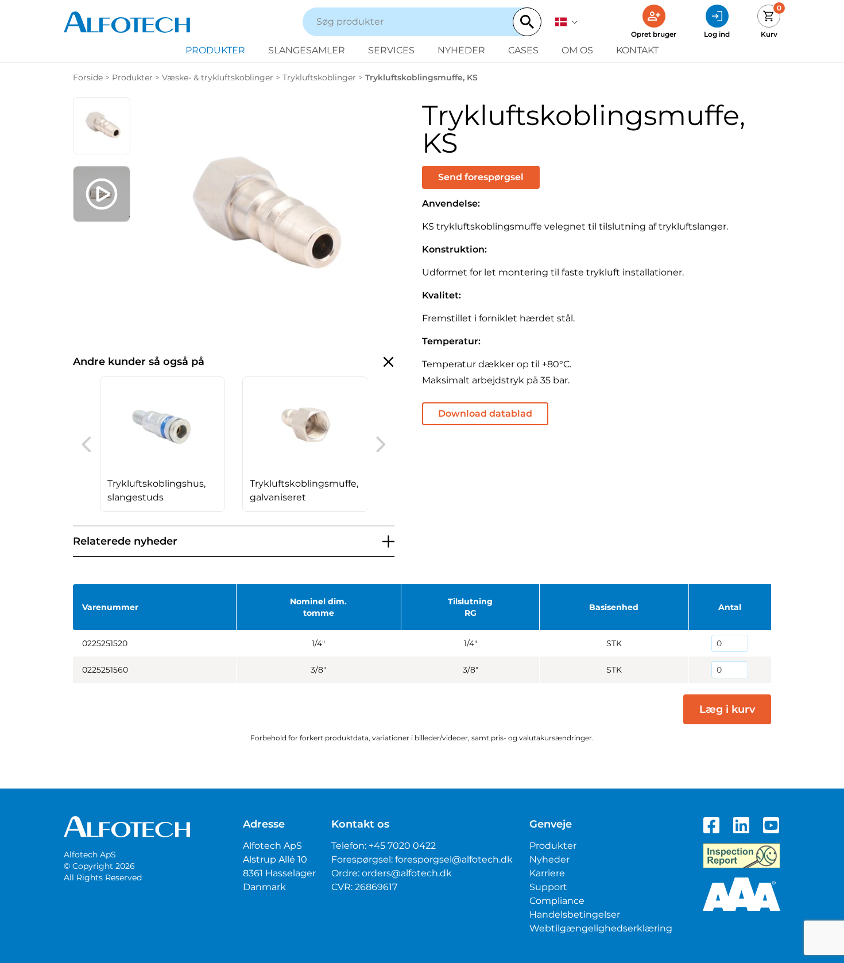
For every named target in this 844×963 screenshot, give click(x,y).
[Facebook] (711, 825)
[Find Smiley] (741, 855)
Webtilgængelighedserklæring (600, 928)
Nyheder (461, 50)
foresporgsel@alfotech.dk (454, 859)
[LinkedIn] (741, 825)
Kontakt (637, 50)
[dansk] (566, 22)
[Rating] (741, 894)
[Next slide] (380, 444)
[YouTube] (771, 825)
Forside (88, 77)
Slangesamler (306, 50)
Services (391, 50)
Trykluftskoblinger (319, 77)
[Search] (527, 21)
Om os (577, 50)
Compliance (556, 900)
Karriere (547, 873)
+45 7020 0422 (402, 845)
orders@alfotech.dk (407, 873)
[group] (163, 444)
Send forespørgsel (481, 177)
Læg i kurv (727, 709)
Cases (523, 50)
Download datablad (485, 413)
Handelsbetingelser (574, 914)
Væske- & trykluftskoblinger (217, 77)
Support (548, 887)
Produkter (215, 50)
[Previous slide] (86, 444)
